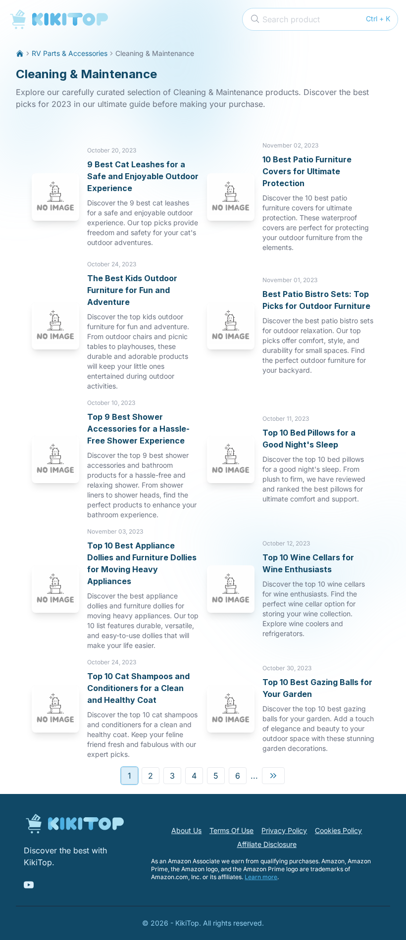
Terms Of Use (231, 830)
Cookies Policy (338, 830)
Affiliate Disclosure (267, 844)
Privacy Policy (284, 830)
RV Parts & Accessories (69, 53)
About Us (186, 830)
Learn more (261, 877)
